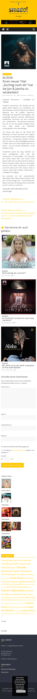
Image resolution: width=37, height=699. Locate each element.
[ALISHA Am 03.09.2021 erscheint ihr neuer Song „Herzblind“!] (18, 280)
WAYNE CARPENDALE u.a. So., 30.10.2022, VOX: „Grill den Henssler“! (17, 200)
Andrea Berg (28, 574)
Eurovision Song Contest (18, 587)
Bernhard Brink (28, 581)
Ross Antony (12, 607)
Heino (11, 594)
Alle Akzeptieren (20, 691)
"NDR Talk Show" (8, 567)
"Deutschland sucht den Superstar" (16, 560)
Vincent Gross (21, 613)
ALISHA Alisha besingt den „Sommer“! (14, 272)
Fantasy (30, 587)
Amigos (21, 574)
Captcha (3, 456)
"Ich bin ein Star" (10, 563)
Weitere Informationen (20, 688)
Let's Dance (21, 597)
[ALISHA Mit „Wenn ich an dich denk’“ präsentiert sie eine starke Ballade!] (18, 328)
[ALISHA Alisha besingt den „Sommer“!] (18, 235)
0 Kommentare (23, 95)
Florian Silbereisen (13, 590)
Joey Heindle (13, 597)
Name (3, 414)
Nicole (16, 603)
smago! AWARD (22, 607)
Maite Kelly (30, 597)
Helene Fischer (20, 594)
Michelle (12, 603)
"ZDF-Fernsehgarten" (9, 574)
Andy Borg (16, 578)
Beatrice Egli (16, 581)
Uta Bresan (13, 613)
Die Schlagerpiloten (17, 584)
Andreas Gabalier (5, 578)
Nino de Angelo (22, 603)
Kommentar (5, 387)
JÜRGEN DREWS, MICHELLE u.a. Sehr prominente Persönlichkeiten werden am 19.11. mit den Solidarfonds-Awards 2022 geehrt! (18, 214)
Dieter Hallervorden (29, 584)
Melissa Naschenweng (29, 600)
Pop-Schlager (7, 74)
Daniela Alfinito (6, 584)
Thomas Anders (5, 613)
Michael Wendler (5, 603)
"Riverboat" (26, 571)
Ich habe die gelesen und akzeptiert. (17, 451)
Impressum (4, 672)
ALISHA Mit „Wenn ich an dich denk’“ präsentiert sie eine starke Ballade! (18, 365)
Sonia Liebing (17, 611)
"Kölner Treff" (25, 563)
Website (3, 436)
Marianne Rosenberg (8, 600)
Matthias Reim (19, 600)
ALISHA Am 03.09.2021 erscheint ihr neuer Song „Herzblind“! (18, 318)
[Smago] (3, 29)
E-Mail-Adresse (6, 425)
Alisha (31, 95)
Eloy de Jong (4, 587)
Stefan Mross (28, 610)
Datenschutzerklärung (19, 450)
